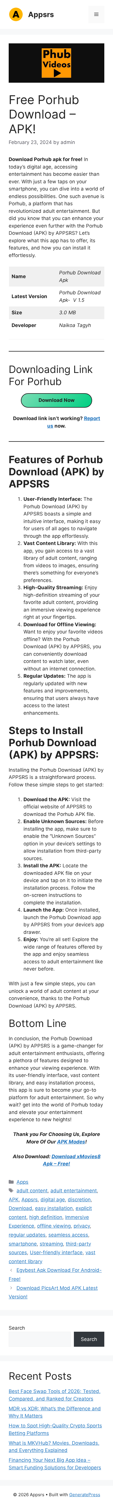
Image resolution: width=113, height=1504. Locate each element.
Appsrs (41, 14)
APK (14, 1199)
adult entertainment (73, 1190)
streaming (51, 1244)
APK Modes (71, 1142)
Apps (22, 1182)
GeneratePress (84, 1494)
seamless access (68, 1235)
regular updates (27, 1235)
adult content (32, 1190)
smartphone (23, 1244)
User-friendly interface (56, 1252)
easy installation (54, 1208)
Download (20, 1208)
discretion (79, 1199)
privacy (82, 1226)
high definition (45, 1217)
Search (17, 1328)
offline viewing (54, 1226)
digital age (53, 1199)
